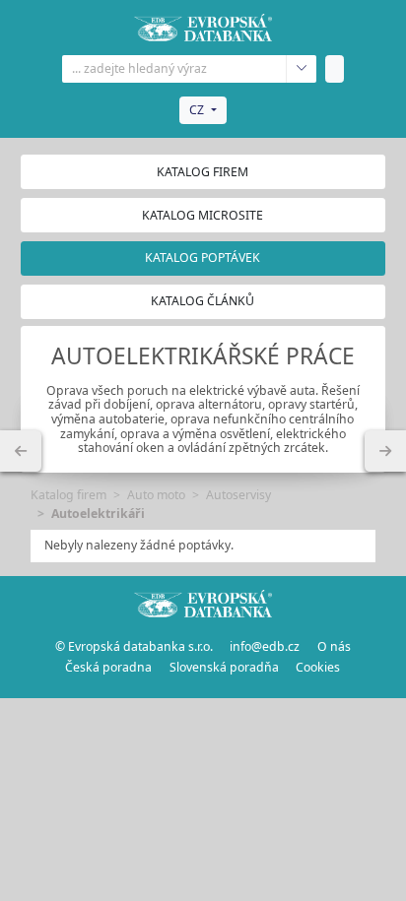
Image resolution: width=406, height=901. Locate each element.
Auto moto (156, 494)
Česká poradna (108, 667)
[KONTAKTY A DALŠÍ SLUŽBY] (385, 451)
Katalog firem (202, 171)
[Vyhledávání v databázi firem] (203, 603)
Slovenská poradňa (224, 667)
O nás (334, 646)
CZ (196, 109)
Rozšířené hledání (301, 69)
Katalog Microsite (202, 215)
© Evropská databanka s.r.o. (134, 646)
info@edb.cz (265, 646)
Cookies (318, 667)
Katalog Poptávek (202, 257)
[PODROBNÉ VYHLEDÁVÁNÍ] (20, 451)
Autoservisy (238, 494)
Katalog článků (202, 300)
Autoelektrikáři (98, 513)
